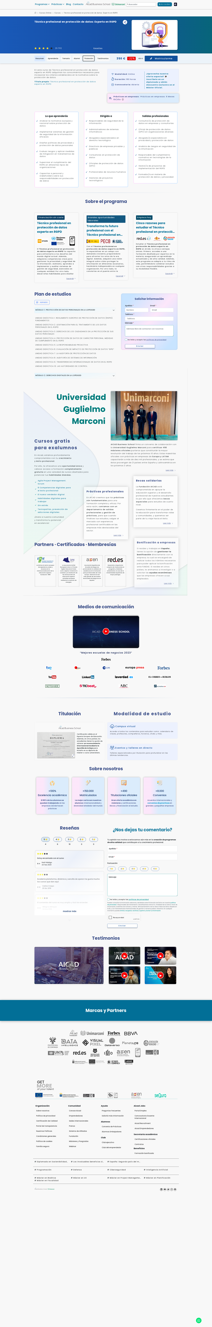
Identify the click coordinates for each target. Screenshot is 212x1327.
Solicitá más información (113, 1116)
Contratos (139, 1144)
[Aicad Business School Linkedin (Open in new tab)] (161, 1189)
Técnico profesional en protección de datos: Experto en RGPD (91, 13)
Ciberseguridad (118, 1169)
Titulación (88, 58)
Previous (33, 669)
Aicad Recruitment (143, 1123)
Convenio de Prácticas (111, 1126)
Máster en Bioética (46, 1178)
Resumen (40, 58)
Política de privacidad (45, 1116)
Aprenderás (53, 58)
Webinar (72, 1146)
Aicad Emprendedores (144, 1128)
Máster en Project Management (126, 1178)
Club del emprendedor (111, 1147)
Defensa (77, 1169)
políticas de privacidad (156, 340)
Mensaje (129, 323)
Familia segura (42, 1146)
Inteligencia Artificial (157, 1169)
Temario (66, 58)
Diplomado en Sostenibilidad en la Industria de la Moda (66, 1161)
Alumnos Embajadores (111, 1131)
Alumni (77, 58)
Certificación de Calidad (47, 1121)
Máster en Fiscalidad (48, 1180)
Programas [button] (41, 4)
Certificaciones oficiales (145, 1139)
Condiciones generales (46, 1136)
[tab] (75, 310)
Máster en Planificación (158, 1178)
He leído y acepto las (147, 340)
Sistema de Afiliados (78, 1131)
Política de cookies (44, 1141)
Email (153, 305)
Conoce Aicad (75, 1110)
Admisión (44, 302)
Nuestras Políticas (44, 1131)
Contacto (78, 4)
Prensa (72, 1126)
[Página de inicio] (35, 13)
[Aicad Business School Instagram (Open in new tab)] (171, 1189)
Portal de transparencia (46, 1126)
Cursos (58, 13)
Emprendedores (76, 1116)
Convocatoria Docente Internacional (144, 1117)
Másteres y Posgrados (78, 1141)
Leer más (169, 470)
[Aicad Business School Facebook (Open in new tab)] (175, 1189)
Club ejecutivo (108, 1142)
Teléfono (129, 314)
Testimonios (102, 58)
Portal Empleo (141, 1110)
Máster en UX (80, 1178)
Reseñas (98, 48)
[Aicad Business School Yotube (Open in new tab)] (164, 1189)
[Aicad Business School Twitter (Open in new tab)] (168, 1189)
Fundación (73, 1136)
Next (179, 669)
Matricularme (163, 58)
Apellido (129, 305)
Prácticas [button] (56, 4)
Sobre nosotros (42, 1110)
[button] (125, 22)
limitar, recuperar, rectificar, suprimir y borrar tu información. (140, 910)
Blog (68, 4)
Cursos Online (45, 13)
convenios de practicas (158, 803)
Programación (44, 1169)
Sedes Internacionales (78, 1121)
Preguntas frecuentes (111, 1110)
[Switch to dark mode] (175, 4)
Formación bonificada (144, 1153)
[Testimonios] (106, 631)
